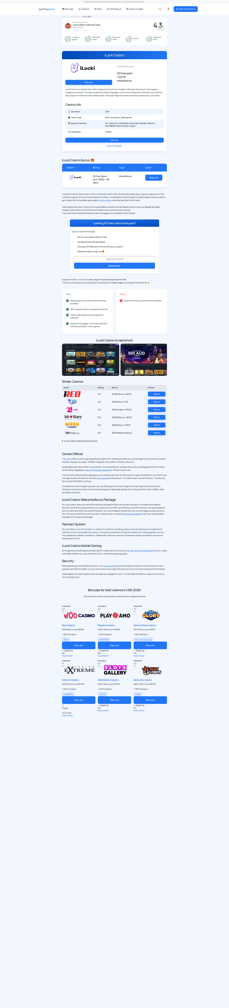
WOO (66, 639)
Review (157, 394)
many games (102, 478)
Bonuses (69, 9)
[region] (114, 360)
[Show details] (74, 655)
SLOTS (102, 694)
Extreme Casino (70, 679)
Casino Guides (136, 9)
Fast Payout (115, 9)
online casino (109, 566)
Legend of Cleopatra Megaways (98, 470)
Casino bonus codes (131, 514)
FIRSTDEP (104, 639)
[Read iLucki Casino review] (75, 176)
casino (69, 459)
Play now (89, 82)
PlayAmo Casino (106, 625)
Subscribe (114, 265)
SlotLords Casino (143, 679)
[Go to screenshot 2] (113, 373)
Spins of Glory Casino (145, 625)
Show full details (114, 146)
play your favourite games (141, 550)
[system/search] (160, 9)
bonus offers (106, 200)
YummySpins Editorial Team (86, 24)
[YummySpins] (47, 9)
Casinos (85, 9)
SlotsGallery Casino (108, 679)
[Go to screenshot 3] (115, 373)
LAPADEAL (68, 694)
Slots (99, 9)
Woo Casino (68, 625)
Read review (67, 655)
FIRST (138, 694)
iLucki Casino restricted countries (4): (81, 441)
